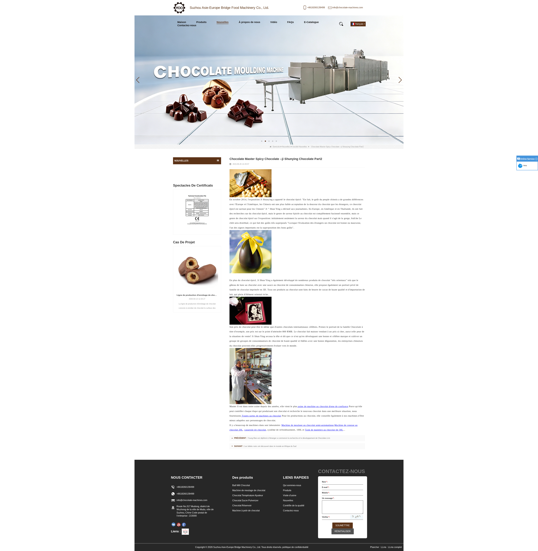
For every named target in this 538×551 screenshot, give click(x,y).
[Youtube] (179, 524)
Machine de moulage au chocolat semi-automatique (307, 425)
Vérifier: (326, 517)
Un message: (328, 498)
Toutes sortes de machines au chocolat (261, 416)
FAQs (290, 22)
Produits (201, 22)
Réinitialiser (343, 531)
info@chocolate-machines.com (347, 7)
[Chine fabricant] (197, 176)
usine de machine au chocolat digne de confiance (322, 406)
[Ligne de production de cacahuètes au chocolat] (197, 269)
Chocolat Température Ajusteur (247, 495)
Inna (525, 166)
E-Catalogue (311, 22)
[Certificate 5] (197, 213)
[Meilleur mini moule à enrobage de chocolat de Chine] (269, 80)
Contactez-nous (186, 25)
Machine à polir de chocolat (246, 510)
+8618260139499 (316, 7)
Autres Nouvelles (182, 172)
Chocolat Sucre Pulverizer (245, 500)
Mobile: (325, 493)
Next (220, 209)
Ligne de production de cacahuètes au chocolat (197, 295)
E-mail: (325, 487)
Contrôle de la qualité (293, 505)
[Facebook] (184, 524)
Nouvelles (223, 22)
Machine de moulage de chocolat (248, 490)
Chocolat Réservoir (241, 505)
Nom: (325, 482)
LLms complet (395, 547)
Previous (174, 209)
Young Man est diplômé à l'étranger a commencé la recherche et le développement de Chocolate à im (289, 438)
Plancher (374, 547)
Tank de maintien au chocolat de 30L (324, 430)
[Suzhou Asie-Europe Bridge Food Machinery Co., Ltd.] (179, 8)
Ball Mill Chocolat (241, 485)
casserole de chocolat (255, 430)
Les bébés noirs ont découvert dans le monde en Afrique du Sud (270, 446)
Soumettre (342, 525)
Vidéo (273, 22)
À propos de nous (249, 22)
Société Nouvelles (299, 147)
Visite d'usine (289, 495)
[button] (261, 141)
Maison (181, 22)
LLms (383, 547)
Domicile (276, 147)
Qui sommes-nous (292, 485)
